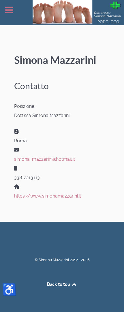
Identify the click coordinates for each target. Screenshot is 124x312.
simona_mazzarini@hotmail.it (44, 159)
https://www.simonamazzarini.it (47, 196)
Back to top (59, 284)
